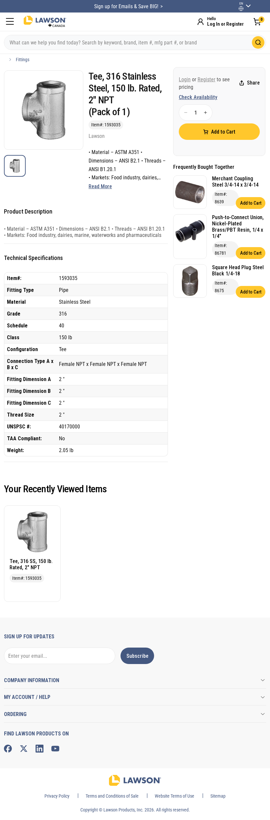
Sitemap (218, 796)
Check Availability (198, 97)
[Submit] (258, 42)
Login (185, 79)
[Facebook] (8, 749)
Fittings (22, 59)
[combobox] (135, 42)
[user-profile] (241, 8)
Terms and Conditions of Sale (112, 796)
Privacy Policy (56, 796)
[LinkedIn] (39, 749)
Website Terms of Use (174, 796)
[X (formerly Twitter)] (24, 749)
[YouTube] (55, 749)
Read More (100, 186)
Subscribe (137, 656)
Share (253, 83)
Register (206, 79)
